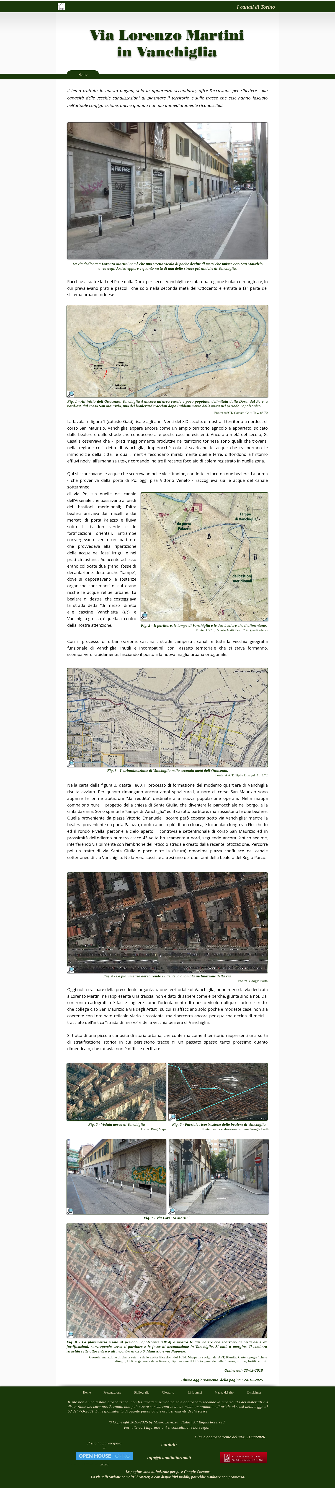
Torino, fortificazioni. (252, 1361)
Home (87, 1392)
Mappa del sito (224, 1392)
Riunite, (232, 1357)
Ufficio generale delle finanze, (149, 1361)
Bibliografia (141, 1392)
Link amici (195, 1392)
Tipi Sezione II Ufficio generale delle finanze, (204, 1361)
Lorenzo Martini (86, 996)
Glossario (168, 1392)
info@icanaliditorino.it (169, 1457)
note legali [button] (202, 1427)
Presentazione (112, 1392)
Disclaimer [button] (254, 1392)
